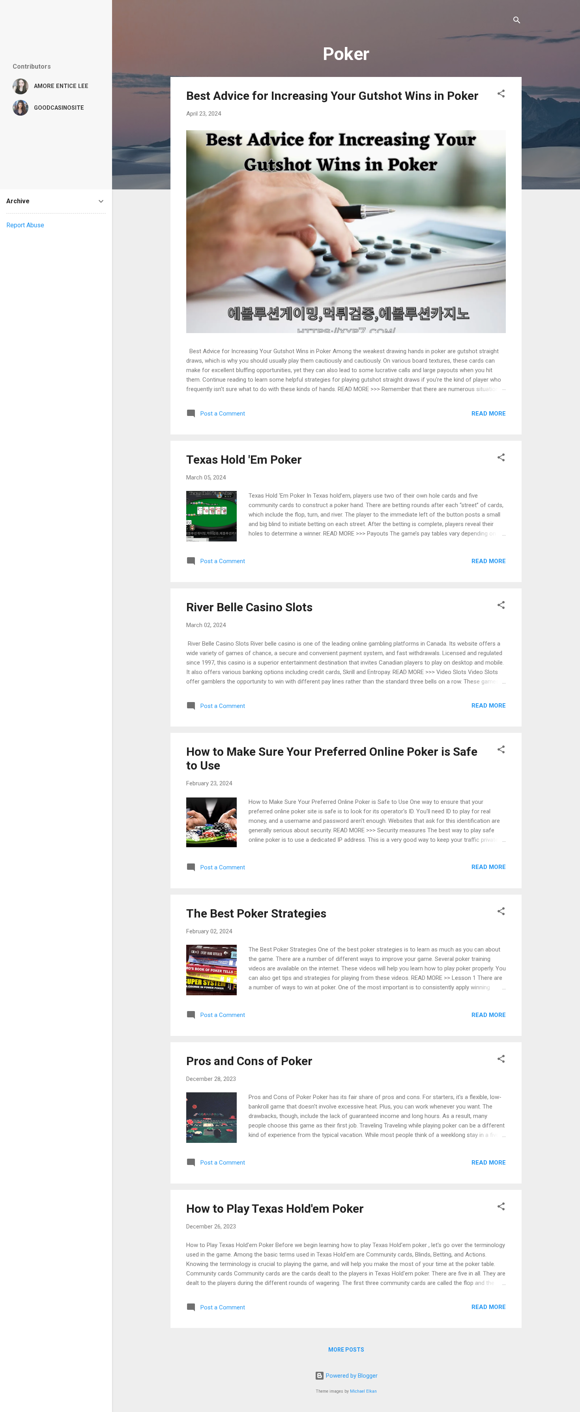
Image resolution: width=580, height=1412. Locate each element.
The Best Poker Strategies (256, 913)
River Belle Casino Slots (249, 607)
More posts (346, 1349)
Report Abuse (25, 225)
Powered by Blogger (351, 1375)
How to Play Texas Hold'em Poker (275, 1208)
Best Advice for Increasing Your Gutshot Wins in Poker (332, 96)
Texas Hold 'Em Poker (244, 459)
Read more (488, 413)
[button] (501, 95)
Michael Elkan (363, 1391)
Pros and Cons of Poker (249, 1061)
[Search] (517, 21)
